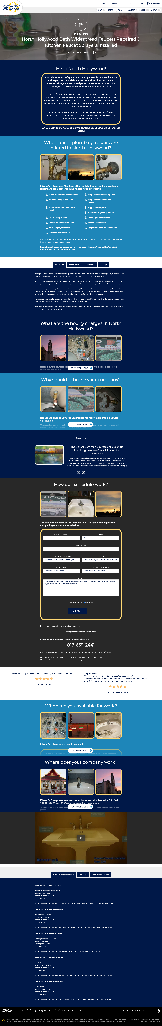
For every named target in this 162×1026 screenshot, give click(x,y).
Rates (110, 10)
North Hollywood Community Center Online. (98, 903)
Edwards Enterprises (11, 7)
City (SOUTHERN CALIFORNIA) (61, 556)
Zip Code (101, 556)
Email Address (61, 567)
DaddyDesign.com (155, 1021)
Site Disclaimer (156, 1019)
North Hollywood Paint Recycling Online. (97, 999)
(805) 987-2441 (45, 1010)
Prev (78, 472)
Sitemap (148, 1019)
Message (81, 578)
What (100, 10)
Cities (104, 3)
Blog (131, 3)
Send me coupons (75, 602)
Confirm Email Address (101, 567)
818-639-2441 (154, 3)
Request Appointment (79, 53)
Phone (100, 535)
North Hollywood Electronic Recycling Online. (96, 975)
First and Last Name (61, 535)
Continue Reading (79, 368)
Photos (123, 3)
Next (83, 472)
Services (93, 3)
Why (120, 10)
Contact (140, 3)
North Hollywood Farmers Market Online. (97, 927)
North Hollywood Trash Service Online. (88, 951)
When (143, 10)
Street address (81, 545)
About (114, 3)
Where (154, 10)
